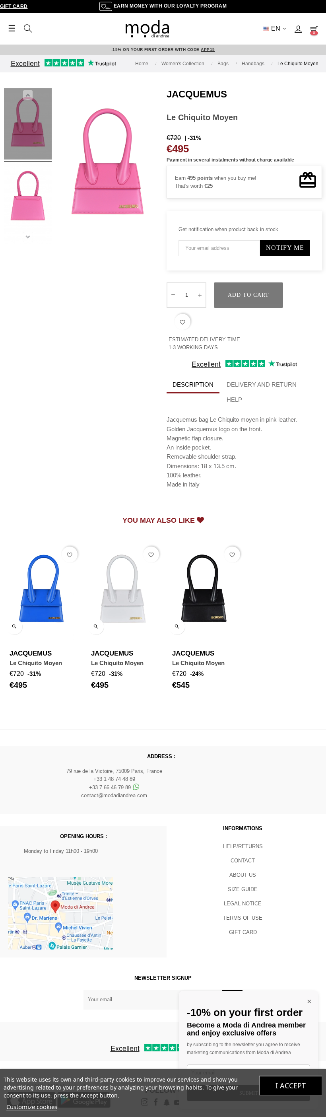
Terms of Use (242, 918)
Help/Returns (243, 846)
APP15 (208, 49)
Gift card (243, 932)
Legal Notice (243, 904)
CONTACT (243, 861)
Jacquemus (197, 94)
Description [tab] (193, 384)
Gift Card (14, 6)
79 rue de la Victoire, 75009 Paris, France (114, 771)
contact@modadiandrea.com (114, 795)
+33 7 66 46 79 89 (110, 787)
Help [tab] (234, 399)
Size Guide (243, 889)
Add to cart (248, 295)
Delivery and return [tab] (262, 384)
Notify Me (285, 247)
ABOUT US (242, 875)
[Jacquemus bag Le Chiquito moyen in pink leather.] (28, 125)
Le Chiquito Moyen (36, 663)
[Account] (298, 29)
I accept (291, 1085)
